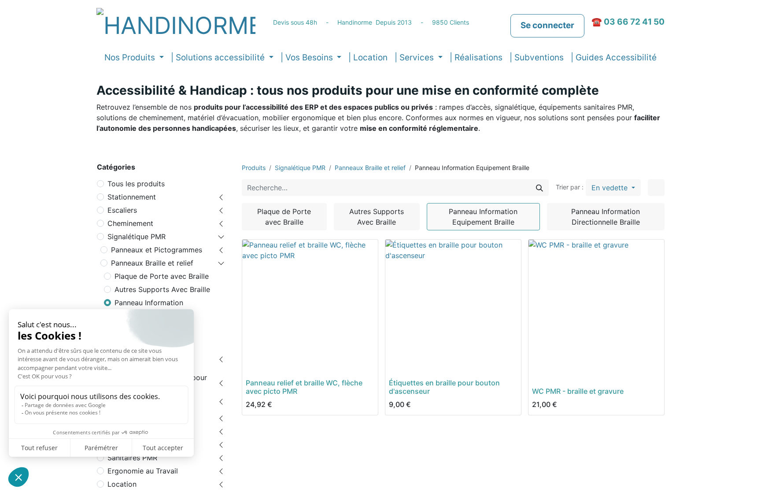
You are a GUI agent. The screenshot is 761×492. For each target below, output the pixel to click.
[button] (613, 187)
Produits (254, 167)
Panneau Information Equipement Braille (149, 308)
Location (122, 484)
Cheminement (130, 223)
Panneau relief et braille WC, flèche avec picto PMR (304, 387)
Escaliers (122, 210)
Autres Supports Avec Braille (162, 289)
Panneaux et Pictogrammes (156, 249)
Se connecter (547, 25)
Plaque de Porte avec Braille (162, 276)
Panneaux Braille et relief (152, 263)
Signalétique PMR (136, 236)
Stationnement (131, 196)
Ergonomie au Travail (142, 470)
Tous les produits (136, 183)
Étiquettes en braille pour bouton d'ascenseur (444, 387)
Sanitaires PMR (132, 457)
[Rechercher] (539, 187)
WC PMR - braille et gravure (578, 391)
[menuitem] (368, 58)
